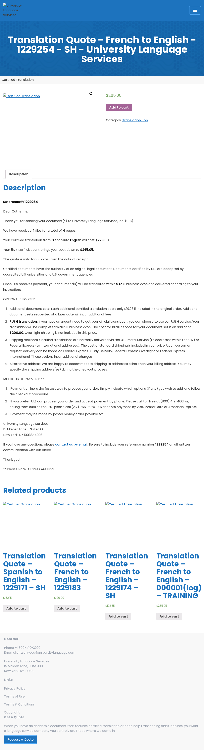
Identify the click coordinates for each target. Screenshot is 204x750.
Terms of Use (14, 696)
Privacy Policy (15, 688)
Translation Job (135, 120)
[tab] (18, 174)
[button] (91, 93)
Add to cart (119, 107)
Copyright (12, 712)
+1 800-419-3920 (27, 647)
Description (18, 174)
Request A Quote (20, 739)
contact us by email (71, 444)
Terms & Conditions (19, 704)
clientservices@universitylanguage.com (44, 652)
